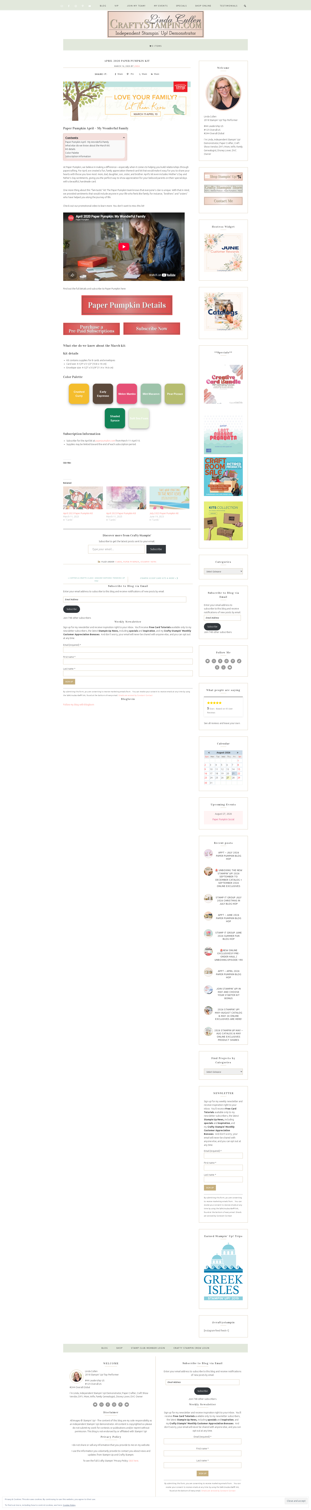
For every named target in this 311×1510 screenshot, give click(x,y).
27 (228, 777)
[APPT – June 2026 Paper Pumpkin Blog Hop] (208, 916)
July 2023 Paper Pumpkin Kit (164, 513)
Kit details (70, 149)
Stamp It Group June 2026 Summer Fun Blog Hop (228, 935)
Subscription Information (78, 156)
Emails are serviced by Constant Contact (136, 695)
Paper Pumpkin (131, 561)
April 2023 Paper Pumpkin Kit (78, 513)
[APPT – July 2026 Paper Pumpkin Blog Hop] (208, 853)
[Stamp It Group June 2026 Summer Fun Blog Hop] (208, 933)
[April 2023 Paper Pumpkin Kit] (83, 497)
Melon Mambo (127, 394)
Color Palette (72, 153)
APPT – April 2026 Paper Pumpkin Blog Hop (228, 974)
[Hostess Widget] (223, 252)
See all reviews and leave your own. (222, 723)
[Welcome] (223, 92)
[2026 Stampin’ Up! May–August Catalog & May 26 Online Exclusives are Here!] (208, 1010)
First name (69, 657)
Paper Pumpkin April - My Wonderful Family (87, 142)
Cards (118, 561)
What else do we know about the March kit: (87, 145)
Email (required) (72, 645)
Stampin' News (148, 561)
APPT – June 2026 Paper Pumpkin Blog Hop (228, 918)
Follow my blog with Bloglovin (78, 704)
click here (133, 1460)
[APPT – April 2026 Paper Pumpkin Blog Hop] (208, 972)
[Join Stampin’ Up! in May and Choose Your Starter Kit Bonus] (208, 989)
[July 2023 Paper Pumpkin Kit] (169, 497)
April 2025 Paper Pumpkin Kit (121, 513)
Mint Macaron (151, 394)
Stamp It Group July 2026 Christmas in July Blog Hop (229, 900)
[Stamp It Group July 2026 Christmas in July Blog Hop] (208, 898)
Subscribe (156, 549)
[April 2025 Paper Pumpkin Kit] (126, 497)
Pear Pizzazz (175, 394)
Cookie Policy (69, 1505)
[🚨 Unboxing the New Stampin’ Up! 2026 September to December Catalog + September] (208, 871)
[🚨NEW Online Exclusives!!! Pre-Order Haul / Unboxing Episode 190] (208, 951)
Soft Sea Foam (139, 418)
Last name (69, 668)
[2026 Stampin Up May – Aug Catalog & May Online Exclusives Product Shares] (208, 1031)
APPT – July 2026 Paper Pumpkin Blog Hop (228, 855)
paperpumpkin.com (105, 440)
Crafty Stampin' (155, 24)
